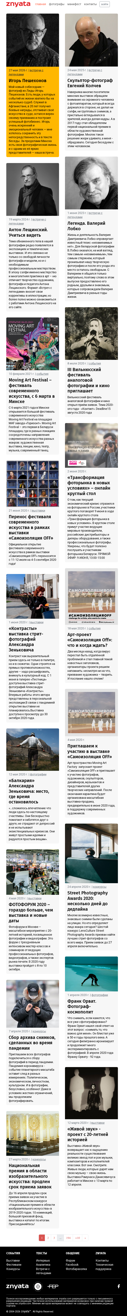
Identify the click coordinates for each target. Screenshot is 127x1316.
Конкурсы (13, 1269)
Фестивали (13, 1264)
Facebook (72, 1264)
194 (68, 1238)
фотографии (38, 774)
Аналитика (43, 1264)
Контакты (102, 1260)
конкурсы (39, 1031)
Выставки (13, 1260)
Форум (70, 1260)
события (42, 374)
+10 (77, 1238)
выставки (38, 510)
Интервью (43, 1260)
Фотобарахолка (76, 1269)
